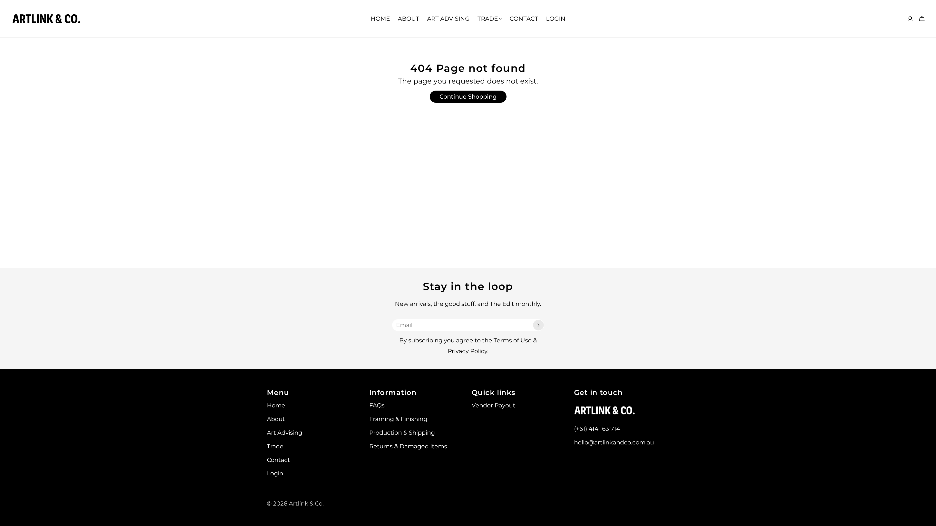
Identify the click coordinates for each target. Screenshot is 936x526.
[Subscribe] (538, 325)
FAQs (377, 405)
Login (275, 473)
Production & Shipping (402, 432)
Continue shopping (468, 96)
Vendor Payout (493, 405)
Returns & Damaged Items (408, 446)
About (276, 419)
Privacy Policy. (468, 351)
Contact (278, 459)
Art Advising (284, 432)
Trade (275, 446)
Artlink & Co (305, 503)
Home (276, 405)
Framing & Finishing (398, 419)
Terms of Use (513, 340)
